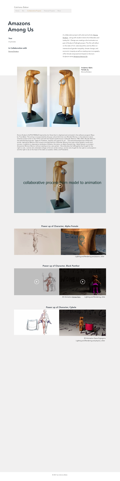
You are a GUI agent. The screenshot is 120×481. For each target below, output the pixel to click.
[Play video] (60, 185)
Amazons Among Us (80, 56)
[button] (58, 253)
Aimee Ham (76, 297)
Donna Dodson (13, 51)
